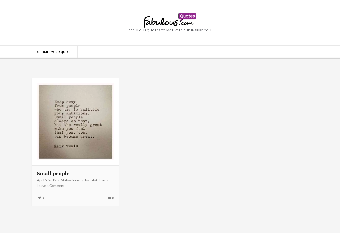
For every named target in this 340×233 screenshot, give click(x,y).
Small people (53, 173)
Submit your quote (54, 52)
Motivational (70, 180)
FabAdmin (97, 180)
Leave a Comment (51, 185)
